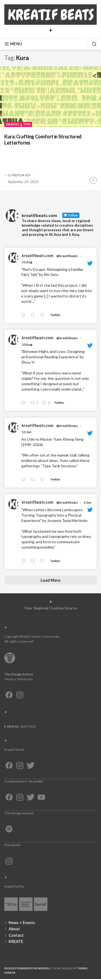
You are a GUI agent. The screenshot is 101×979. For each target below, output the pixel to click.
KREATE (16, 941)
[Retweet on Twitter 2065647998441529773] (34, 479)
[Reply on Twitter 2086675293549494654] (24, 402)
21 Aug (27, 262)
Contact (16, 935)
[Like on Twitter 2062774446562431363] (44, 561)
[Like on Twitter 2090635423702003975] (44, 315)
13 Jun (26, 432)
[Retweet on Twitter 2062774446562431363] (34, 561)
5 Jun (87, 502)
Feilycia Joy (21, 175)
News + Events (22, 922)
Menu (16, 43)
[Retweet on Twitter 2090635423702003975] (34, 315)
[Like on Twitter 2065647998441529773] (44, 479)
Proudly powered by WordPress (27, 968)
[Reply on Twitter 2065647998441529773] (24, 479)
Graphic (12, 124)
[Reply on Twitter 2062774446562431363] (24, 561)
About (14, 929)
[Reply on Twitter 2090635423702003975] (24, 315)
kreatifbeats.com (37, 255)
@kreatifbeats (67, 256)
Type (27, 124)
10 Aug (27, 344)
